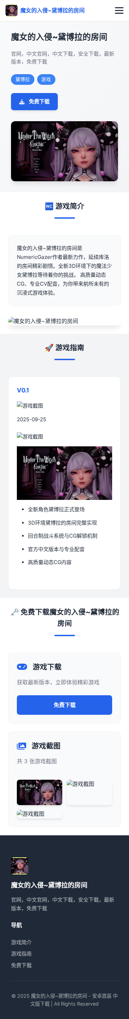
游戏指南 (21, 953)
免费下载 (39, 101)
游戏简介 (21, 942)
